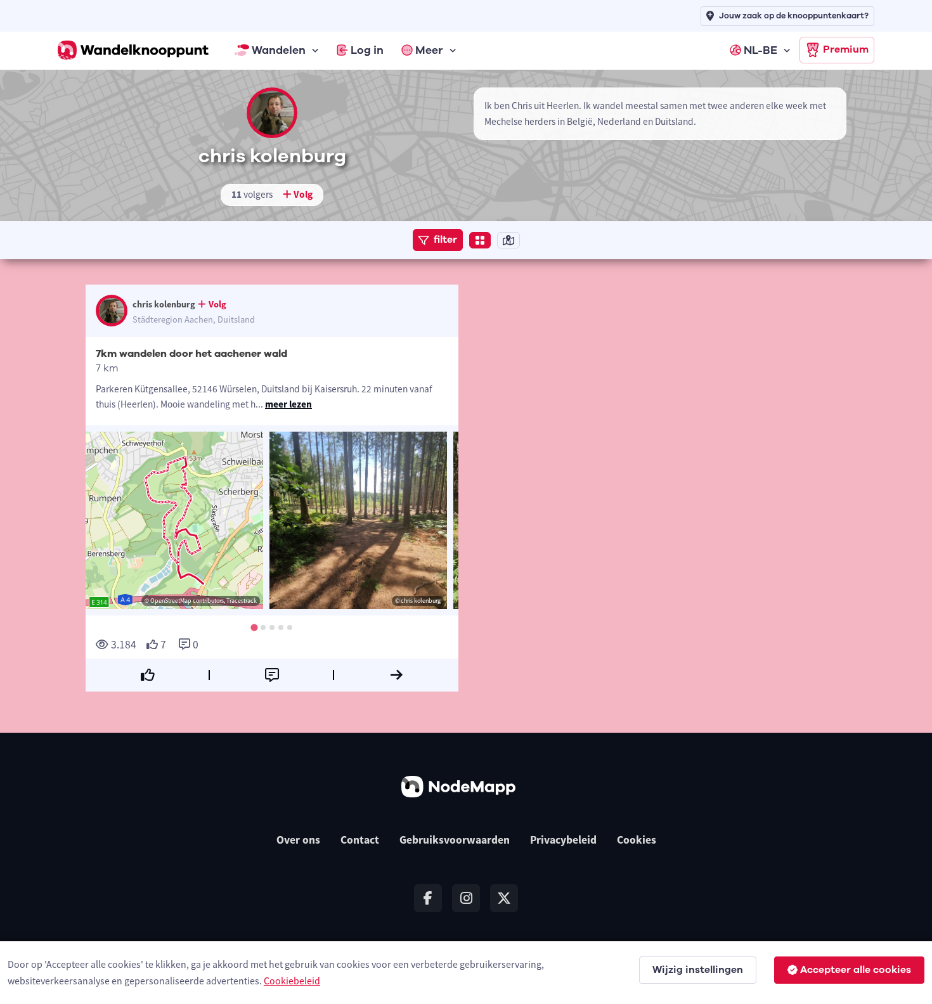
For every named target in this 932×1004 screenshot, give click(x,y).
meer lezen (288, 404)
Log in (367, 50)
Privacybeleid (563, 840)
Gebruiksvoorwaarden (454, 840)
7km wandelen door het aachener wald (191, 354)
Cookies (636, 840)
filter (445, 240)
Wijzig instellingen (697, 970)
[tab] (253, 627)
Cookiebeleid (292, 980)
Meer (429, 50)
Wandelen (279, 50)
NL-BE (760, 50)
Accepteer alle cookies (855, 970)
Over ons (298, 840)
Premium (846, 49)
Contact (359, 840)
